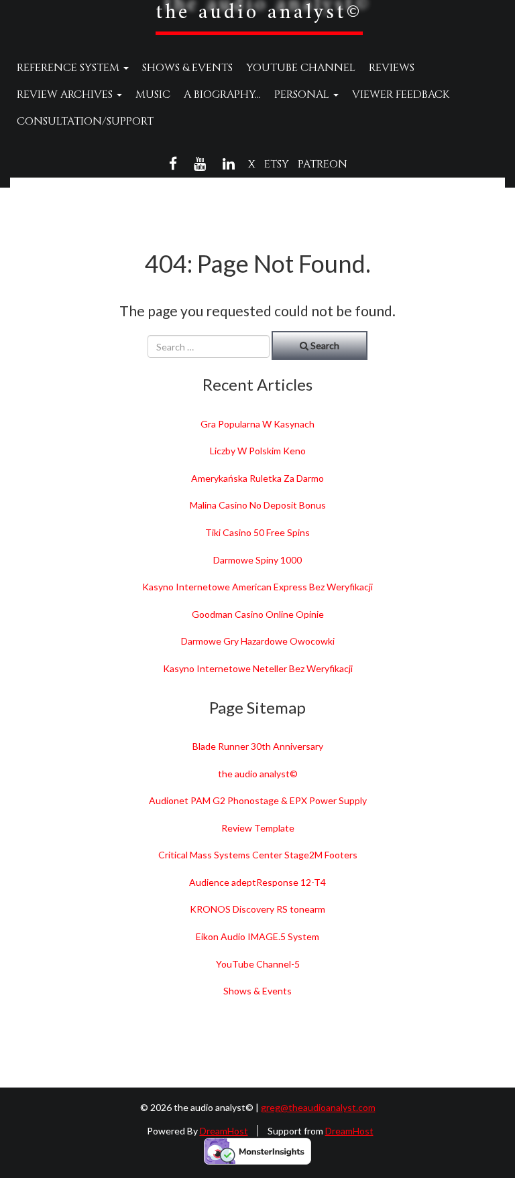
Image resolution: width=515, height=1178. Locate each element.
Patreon (322, 164)
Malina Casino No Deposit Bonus (258, 505)
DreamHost (224, 1130)
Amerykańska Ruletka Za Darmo (257, 478)
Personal (303, 94)
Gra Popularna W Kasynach (257, 424)
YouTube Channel (300, 67)
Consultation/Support (85, 121)
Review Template (257, 828)
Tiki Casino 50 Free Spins (257, 532)
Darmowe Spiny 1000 (257, 560)
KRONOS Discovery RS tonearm (257, 909)
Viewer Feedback (400, 94)
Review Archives (66, 94)
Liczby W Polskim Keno (258, 450)
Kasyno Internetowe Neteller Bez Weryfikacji (258, 668)
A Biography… (222, 94)
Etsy (276, 164)
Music (152, 94)
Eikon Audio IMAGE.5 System (257, 936)
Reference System (69, 67)
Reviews (391, 67)
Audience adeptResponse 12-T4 (257, 882)
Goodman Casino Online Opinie (258, 614)
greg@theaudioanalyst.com (318, 1107)
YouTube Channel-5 (258, 964)
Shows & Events (187, 67)
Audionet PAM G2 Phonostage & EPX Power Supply (258, 800)
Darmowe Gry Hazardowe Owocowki (258, 641)
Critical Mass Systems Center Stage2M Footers (257, 854)
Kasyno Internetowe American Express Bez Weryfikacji (257, 586)
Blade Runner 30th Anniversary (257, 746)
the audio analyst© (258, 773)
